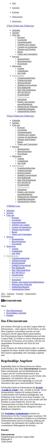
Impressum (16, 21)
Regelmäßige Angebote (16, 313)
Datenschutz (17, 17)
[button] (24, 306)
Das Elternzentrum (14, 310)
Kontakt (15, 12)
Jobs (14, 3)
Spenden (15, 8)
